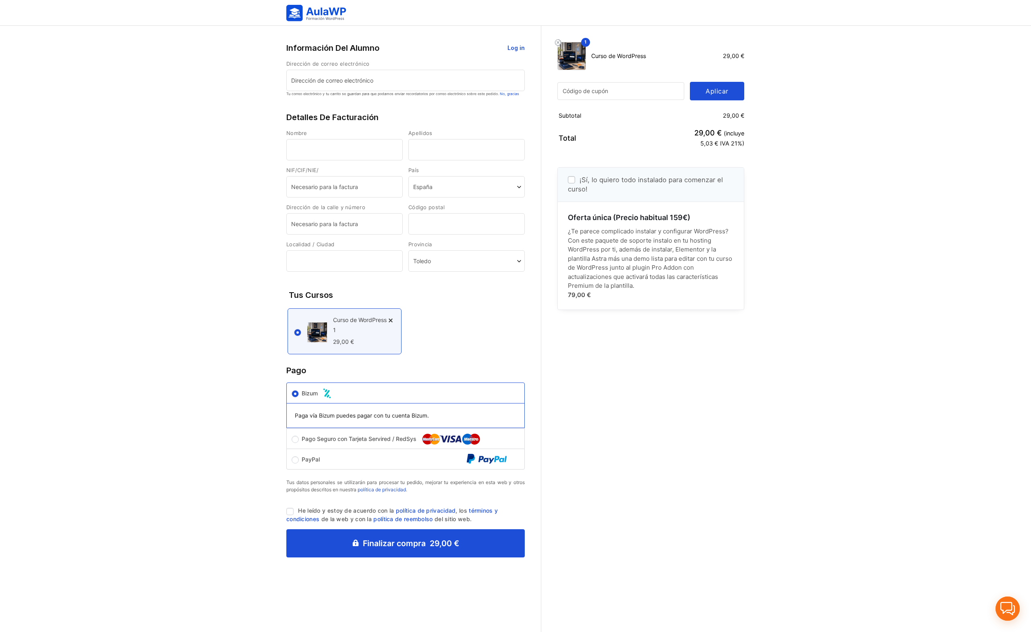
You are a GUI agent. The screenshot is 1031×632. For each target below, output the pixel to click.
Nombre (297, 133)
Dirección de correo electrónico (328, 64)
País (414, 170)
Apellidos (421, 133)
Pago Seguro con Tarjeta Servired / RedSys (360, 438)
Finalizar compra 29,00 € (411, 543)
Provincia (420, 244)
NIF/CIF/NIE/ (303, 170)
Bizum (310, 393)
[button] (1008, 609)
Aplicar (717, 91)
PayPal (311, 459)
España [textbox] (423, 186)
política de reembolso (403, 519)
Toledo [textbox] (422, 261)
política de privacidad (382, 489)
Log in (516, 47)
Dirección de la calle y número (326, 207)
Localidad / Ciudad (311, 244)
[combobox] (466, 187)
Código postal (427, 207)
